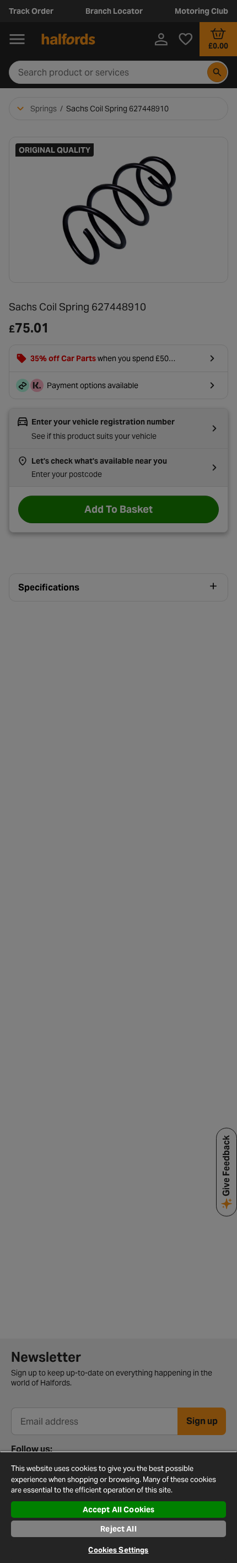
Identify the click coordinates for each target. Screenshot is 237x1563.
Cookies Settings (118, 1550)
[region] (118, 1507)
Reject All (118, 1529)
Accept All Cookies (119, 1509)
